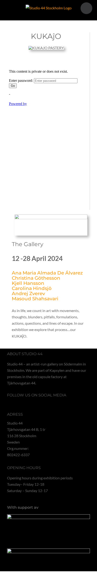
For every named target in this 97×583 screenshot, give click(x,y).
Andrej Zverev (28, 293)
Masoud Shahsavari (35, 298)
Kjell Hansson (28, 283)
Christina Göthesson (36, 278)
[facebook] (8, 402)
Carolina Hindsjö (32, 288)
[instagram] (23, 402)
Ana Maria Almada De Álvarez (47, 273)
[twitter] (16, 402)
